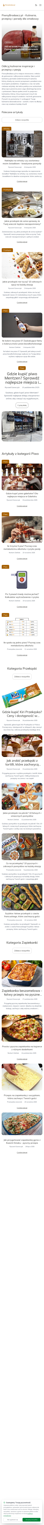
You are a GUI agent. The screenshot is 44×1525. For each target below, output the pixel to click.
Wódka (9, 42)
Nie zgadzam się (12, 1519)
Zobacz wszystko (22, 120)
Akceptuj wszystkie (31, 1519)
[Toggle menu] (40, 5)
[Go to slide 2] (37, 58)
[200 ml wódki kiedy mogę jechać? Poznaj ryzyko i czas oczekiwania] (22, 42)
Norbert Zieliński (15, 347)
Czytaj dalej (22, 405)
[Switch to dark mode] (36, 5)
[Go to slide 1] (35, 58)
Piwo (5, 311)
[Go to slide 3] (39, 58)
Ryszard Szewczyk (11, 53)
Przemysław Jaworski (14, 649)
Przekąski (7, 190)
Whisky (6, 129)
